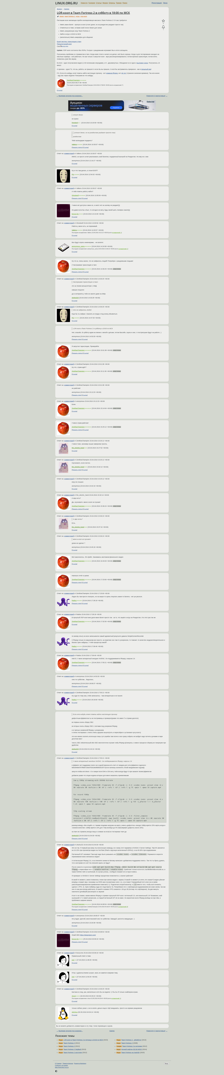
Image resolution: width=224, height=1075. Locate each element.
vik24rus (75, 1012)
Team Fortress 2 (69, 1043)
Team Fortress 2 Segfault (72, 1049)
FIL (73, 174)
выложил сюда (142, 63)
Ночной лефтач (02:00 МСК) (131, 1049)
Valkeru (74, 144)
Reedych (75, 123)
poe (73, 960)
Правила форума (68, 1063)
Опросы (112, 3)
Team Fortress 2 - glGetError (131, 1040)
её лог (123, 73)
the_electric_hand (78, 448)
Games (66, 9)
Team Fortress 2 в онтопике (132, 1046)
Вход (165, 3)
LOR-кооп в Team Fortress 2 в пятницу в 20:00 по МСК (83, 1040)
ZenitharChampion (73, 80)
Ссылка (59, 90)
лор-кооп (83, 16)
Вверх (166, 1063)
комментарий (69, 153)
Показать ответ (76, 198)
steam (61, 16)
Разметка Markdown (80, 1063)
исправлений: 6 (123, 906)
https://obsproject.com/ (88, 935)
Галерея (91, 3)
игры (78, 16)
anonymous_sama (78, 246)
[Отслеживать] (163, 27)
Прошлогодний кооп (64, 44)
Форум (105, 3)
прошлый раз (146, 69)
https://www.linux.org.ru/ (62, 1067)
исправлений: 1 (116, 232)
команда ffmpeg (112, 73)
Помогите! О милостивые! (155, 96)
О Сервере (58, 1063)
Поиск (124, 3)
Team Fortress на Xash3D (130, 1052)
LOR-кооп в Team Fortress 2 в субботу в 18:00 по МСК (93, 13)
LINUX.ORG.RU (66, 3)
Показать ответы (77, 147)
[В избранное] (163, 21)
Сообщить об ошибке (61, 1065)
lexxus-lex (64, 46)
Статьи (99, 3)
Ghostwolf (75, 195)
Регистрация (157, 3)
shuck (74, 996)
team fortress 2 (70, 16)
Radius (74, 600)
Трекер (119, 3)
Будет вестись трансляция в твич (69, 42)
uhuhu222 (75, 298)
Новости (84, 3)
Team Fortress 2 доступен (72, 1052)
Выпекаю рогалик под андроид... (71, 96)
